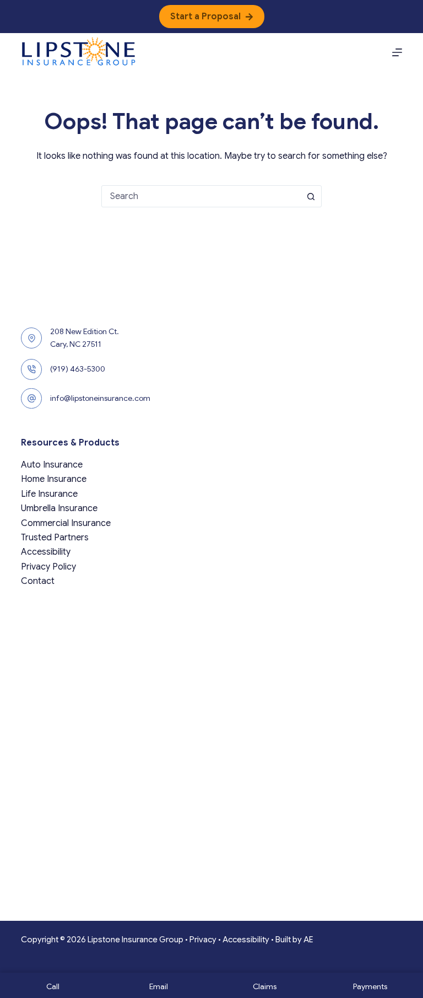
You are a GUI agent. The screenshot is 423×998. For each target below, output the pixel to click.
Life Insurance (49, 494)
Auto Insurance (52, 464)
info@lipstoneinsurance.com (100, 398)
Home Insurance (53, 479)
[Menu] (397, 52)
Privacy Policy (48, 566)
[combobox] (201, 196)
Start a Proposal (205, 16)
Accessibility (45, 551)
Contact (38, 581)
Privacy (202, 940)
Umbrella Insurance (59, 508)
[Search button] (310, 196)
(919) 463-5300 (77, 369)
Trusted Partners (55, 537)
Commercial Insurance (66, 523)
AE (308, 940)
